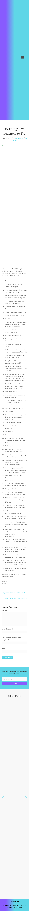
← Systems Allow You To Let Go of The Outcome (13, 594)
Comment (5, 610)
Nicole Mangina (18, 138)
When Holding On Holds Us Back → (15, 598)
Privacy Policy (18, 907)
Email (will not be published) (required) (11, 639)
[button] (17, 62)
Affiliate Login (14, 901)
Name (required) (7, 629)
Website (4, 648)
